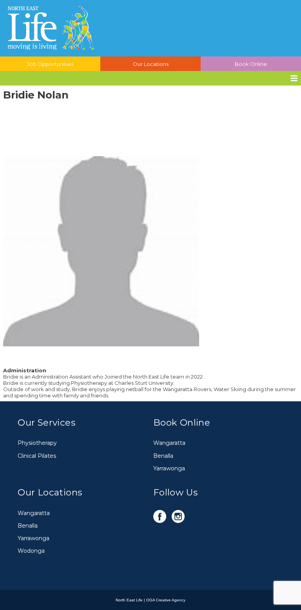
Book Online (251, 64)
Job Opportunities (50, 64)
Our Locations (151, 64)
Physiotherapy (37, 442)
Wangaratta (169, 442)
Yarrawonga (169, 468)
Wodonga (31, 550)
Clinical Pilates (37, 455)
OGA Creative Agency (165, 600)
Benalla (163, 455)
